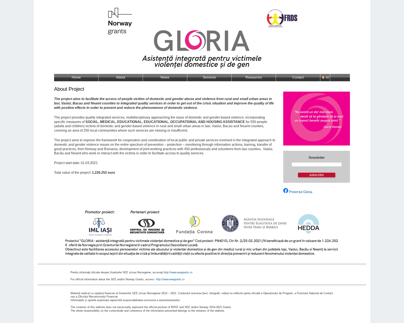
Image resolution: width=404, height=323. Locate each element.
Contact (298, 77)
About (120, 77)
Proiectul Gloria (300, 192)
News (165, 77)
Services (209, 77)
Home (76, 77)
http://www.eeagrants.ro (178, 272)
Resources (254, 77)
